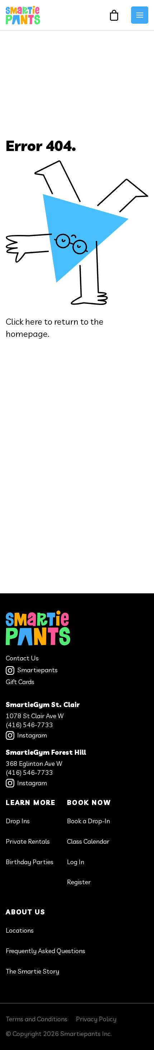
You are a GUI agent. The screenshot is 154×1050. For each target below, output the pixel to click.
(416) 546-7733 (29, 725)
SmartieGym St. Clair (43, 705)
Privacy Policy (96, 1019)
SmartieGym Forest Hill (46, 752)
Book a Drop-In (88, 821)
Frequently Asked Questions (45, 951)
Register (79, 882)
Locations (20, 930)
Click (14, 321)
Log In (75, 862)
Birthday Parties (29, 862)
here (33, 321)
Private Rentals (28, 841)
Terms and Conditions (36, 1019)
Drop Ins (18, 821)
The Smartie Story (32, 971)
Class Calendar (88, 841)
